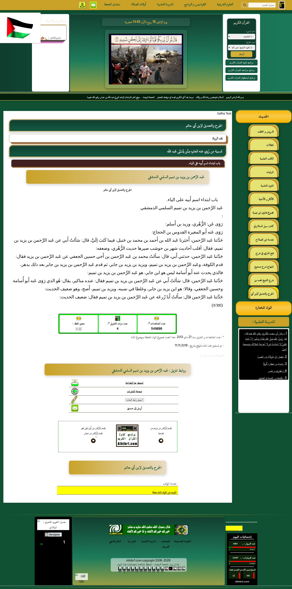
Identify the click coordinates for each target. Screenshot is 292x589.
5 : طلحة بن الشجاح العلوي (272, 366)
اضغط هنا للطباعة (134, 383)
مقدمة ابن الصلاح (265, 239)
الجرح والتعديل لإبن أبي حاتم (264, 295)
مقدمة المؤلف (169, 483)
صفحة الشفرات (134, 391)
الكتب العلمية (267, 158)
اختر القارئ (250, 42)
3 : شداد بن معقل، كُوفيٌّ (275, 352)
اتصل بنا (132, 541)
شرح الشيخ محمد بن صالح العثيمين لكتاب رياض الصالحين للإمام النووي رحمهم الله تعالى (265, 281)
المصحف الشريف (165, 544)
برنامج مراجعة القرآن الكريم (241, 70)
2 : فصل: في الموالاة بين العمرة (272, 345)
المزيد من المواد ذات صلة (164, 492)
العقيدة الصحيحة (182, 541)
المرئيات (270, 172)
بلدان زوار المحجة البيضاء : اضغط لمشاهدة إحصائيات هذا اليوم (148, 564)
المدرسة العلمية (165, 4)
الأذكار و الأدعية (266, 199)
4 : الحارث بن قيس (277, 359)
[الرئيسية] (281, 5)
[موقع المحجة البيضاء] (146, 60)
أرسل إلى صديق (134, 408)
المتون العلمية (267, 185)
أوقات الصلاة (138, 4)
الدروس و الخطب (266, 131)
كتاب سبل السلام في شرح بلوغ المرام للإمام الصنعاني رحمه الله (265, 227)
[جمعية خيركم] (50, 29)
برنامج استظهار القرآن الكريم (241, 77)
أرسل (241, 54)
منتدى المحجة (112, 4)
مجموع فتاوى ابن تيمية (263, 212)
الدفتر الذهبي (115, 541)
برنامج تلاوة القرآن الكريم (241, 62)
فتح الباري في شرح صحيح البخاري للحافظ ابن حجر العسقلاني (263, 254)
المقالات (270, 145)
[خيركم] (148, 531)
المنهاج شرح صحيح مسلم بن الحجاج (265, 268)
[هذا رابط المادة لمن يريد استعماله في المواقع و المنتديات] (75, 400)
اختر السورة (250, 31)
